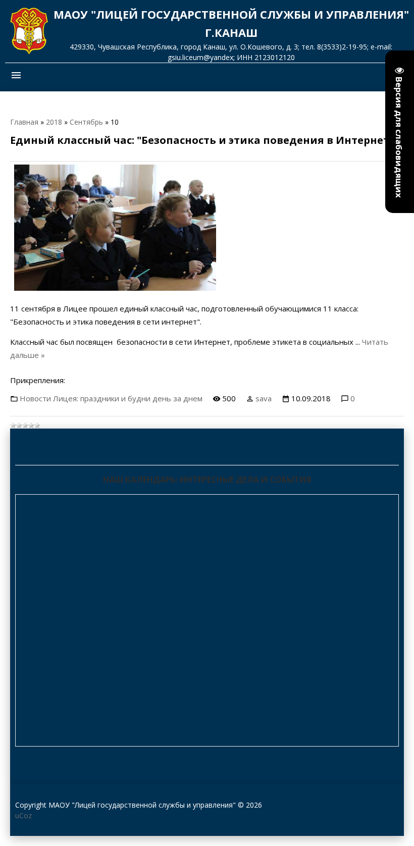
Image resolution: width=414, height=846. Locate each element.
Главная (24, 122)
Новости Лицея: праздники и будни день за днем (111, 398)
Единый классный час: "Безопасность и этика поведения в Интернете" (205, 140)
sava (263, 398)
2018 (54, 122)
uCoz (23, 815)
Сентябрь (86, 122)
